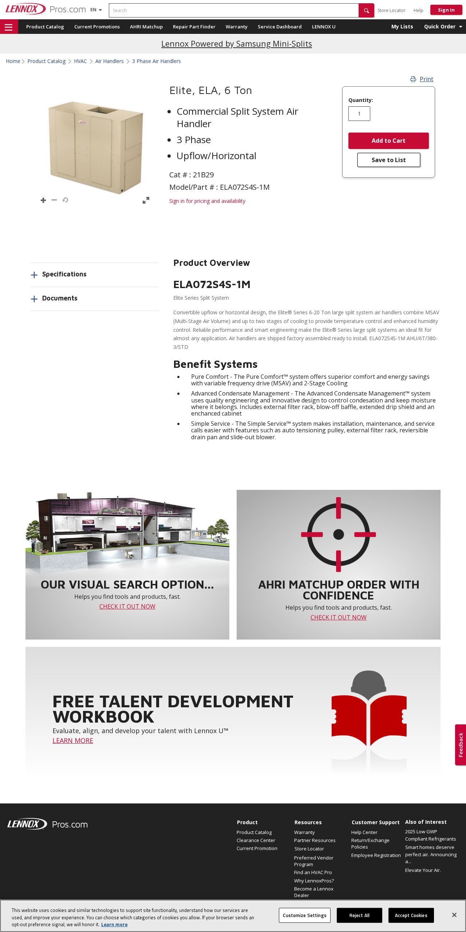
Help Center (364, 832)
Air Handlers (109, 61)
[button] (366, 10)
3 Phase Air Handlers (156, 61)
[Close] (454, 915)
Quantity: (360, 100)
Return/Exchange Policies (370, 843)
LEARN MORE (72, 740)
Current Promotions (97, 26)
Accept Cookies (411, 915)
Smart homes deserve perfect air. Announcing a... (431, 854)
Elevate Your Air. (423, 870)
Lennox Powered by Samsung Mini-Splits (236, 43)
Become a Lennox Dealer (313, 891)
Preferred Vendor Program (313, 861)
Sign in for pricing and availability (207, 200)
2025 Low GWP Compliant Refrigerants (430, 835)
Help (418, 10)
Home (13, 61)
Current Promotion (257, 848)
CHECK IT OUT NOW (127, 606)
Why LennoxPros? (314, 880)
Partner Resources (315, 840)
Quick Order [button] (439, 26)
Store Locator (392, 10)
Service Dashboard (280, 26)
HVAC (80, 61)
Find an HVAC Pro (313, 872)
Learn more (114, 924)
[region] (233, 916)
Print (426, 79)
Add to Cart (389, 141)
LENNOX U (324, 26)
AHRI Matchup (146, 26)
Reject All (360, 915)
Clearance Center (256, 840)
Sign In (446, 10)
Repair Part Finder (194, 26)
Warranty (237, 26)
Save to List (389, 160)
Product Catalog (45, 26)
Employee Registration (376, 855)
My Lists (402, 26)
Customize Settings (304, 915)
